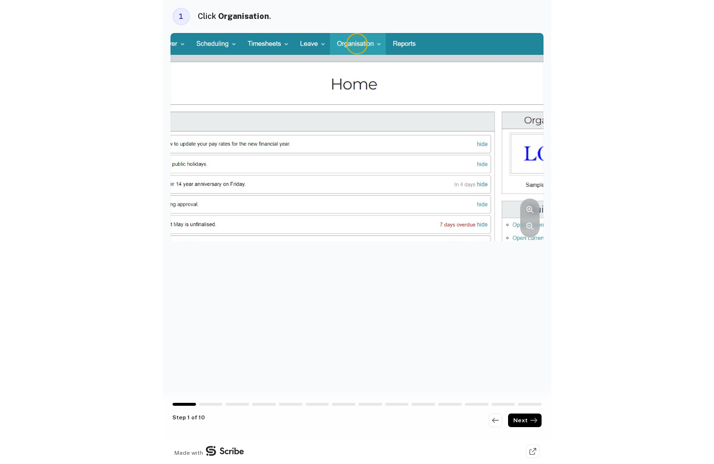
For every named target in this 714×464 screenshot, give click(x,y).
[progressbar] (184, 404)
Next (520, 420)
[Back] (495, 420)
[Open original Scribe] (533, 451)
